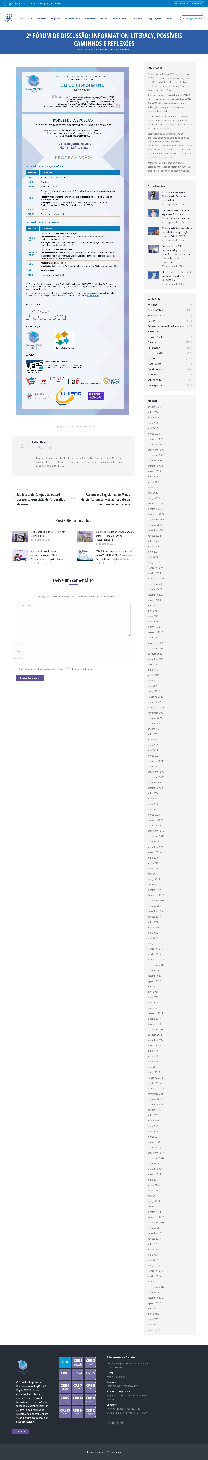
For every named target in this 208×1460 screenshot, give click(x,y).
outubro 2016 (155, 1034)
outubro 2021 (155, 718)
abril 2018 (153, 938)
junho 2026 (153, 417)
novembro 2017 (156, 965)
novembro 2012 (156, 1287)
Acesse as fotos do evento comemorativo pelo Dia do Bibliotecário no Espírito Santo (46, 555)
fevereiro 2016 (155, 1077)
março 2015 (154, 1136)
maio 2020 (153, 804)
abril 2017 (153, 1002)
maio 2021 (153, 745)
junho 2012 (153, 1313)
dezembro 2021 (156, 707)
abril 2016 (153, 1067)
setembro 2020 (156, 787)
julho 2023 (153, 605)
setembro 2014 (156, 1168)
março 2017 (154, 1007)
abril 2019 (153, 873)
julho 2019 (153, 857)
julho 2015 (153, 1115)
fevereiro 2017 (155, 1013)
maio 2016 (153, 1061)
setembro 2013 (156, 1233)
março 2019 (154, 879)
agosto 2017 (154, 981)
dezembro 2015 (156, 1088)
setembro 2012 (156, 1297)
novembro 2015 (156, 1093)
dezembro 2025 (156, 449)
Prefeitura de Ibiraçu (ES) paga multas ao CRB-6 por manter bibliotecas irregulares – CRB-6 (169, 78)
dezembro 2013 (156, 1217)
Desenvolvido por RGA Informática (104, 1451)
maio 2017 (153, 997)
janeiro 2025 (154, 508)
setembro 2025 (156, 465)
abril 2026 (153, 428)
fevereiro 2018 (155, 948)
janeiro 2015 (154, 1147)
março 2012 (154, 1329)
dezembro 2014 (156, 1152)
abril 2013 (153, 1260)
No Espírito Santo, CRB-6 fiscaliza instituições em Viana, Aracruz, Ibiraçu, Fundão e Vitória (168, 86)
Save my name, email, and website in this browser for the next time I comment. (57, 669)
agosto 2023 (154, 600)
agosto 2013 (154, 1238)
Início (80, 49)
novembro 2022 (156, 648)
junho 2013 (153, 1249)
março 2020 (154, 814)
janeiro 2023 (154, 637)
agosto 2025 (154, 471)
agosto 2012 (154, 1303)
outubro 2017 (155, 970)
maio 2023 (153, 616)
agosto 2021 (154, 728)
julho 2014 (153, 1179)
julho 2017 (153, 986)
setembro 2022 (156, 659)
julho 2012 (153, 1308)
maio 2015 (153, 1126)
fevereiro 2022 (155, 696)
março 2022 (154, 691)
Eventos (89, 49)
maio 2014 (153, 1190)
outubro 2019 (155, 841)
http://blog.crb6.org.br (42, 447)
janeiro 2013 (154, 1276)
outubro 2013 (155, 1228)
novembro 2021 (156, 712)
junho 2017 (153, 991)
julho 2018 (153, 922)
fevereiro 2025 (155, 503)
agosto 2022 (154, 664)
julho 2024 (153, 541)
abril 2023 (153, 621)
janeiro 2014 (154, 1211)
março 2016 (154, 1072)
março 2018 (154, 943)
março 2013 (154, 1265)
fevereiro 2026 (155, 439)
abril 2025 (153, 492)
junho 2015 (153, 1120)
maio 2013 (153, 1254)
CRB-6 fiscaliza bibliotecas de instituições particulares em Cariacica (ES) (177, 275)
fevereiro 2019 (155, 884)
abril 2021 (153, 750)
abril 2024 (153, 557)
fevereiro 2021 (155, 761)
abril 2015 (153, 1131)
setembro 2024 (156, 530)
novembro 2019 (156, 836)
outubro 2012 (155, 1292)
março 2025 (154, 498)
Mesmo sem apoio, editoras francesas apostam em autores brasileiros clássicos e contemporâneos (169, 166)
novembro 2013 (156, 1222)
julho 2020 (153, 793)
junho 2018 (153, 927)
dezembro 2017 (156, 959)
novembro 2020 (156, 777)
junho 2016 (153, 1056)
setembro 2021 (156, 723)
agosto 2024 (154, 535)
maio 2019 (153, 868)
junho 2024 (153, 546)
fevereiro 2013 (155, 1270)
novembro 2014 (156, 1158)
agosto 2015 (154, 1109)
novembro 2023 (156, 584)
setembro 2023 (156, 594)
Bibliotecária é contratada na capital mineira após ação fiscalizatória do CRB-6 (177, 232)
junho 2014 (153, 1185)
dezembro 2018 (156, 895)
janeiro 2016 (154, 1083)
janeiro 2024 (154, 573)
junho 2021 (153, 739)
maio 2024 (153, 551)
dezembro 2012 (156, 1281)
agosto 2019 (154, 852)
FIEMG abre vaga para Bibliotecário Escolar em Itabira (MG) (174, 196)
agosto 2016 (154, 1045)
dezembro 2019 (156, 830)
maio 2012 (153, 1319)
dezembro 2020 (156, 771)
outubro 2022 (155, 653)
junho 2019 (153, 863)
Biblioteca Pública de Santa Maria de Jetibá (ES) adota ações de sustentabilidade (114, 535)
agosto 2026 (154, 406)
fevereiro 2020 (155, 820)
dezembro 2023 (156, 578)
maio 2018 (153, 932)
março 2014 (154, 1201)
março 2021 (154, 755)
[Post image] (20, 536)
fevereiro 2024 (155, 567)
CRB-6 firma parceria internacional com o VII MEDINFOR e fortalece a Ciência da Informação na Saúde (113, 555)
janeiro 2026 (154, 444)
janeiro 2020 (154, 825)
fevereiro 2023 (155, 632)
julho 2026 (153, 412)
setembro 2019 (156, 846)
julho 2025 (153, 476)
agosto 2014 (154, 1174)
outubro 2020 (155, 782)
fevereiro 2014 (155, 1206)
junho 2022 (153, 675)
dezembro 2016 (156, 1024)
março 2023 (154, 626)
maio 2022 (153, 680)
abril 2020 (153, 809)
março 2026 (154, 433)
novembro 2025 (156, 455)
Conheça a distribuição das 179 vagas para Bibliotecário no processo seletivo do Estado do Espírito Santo (170, 153)
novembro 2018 (156, 900)
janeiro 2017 (154, 1018)
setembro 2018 (156, 911)
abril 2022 (153, 685)
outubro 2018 (155, 906)
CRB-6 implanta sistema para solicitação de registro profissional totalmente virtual (166, 107)
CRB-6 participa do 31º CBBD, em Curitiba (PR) (47, 533)
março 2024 (154, 562)
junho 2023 (153, 610)
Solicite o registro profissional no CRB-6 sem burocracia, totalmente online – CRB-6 (170, 99)
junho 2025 (153, 482)
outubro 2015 (155, 1099)
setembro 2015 (156, 1104)
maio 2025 (153, 487)
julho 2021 (153, 734)
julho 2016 (153, 1050)
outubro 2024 (155, 524)
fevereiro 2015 (155, 1142)
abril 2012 (153, 1324)
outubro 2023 (155, 589)
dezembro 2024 (156, 514)
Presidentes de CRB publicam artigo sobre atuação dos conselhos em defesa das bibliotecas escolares (176, 254)
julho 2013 (153, 1244)
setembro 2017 (156, 975)
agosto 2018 (154, 916)
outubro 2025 (155, 460)
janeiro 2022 (154, 702)
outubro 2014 (155, 1163)
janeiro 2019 (154, 889)
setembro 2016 (156, 1040)
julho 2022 (153, 669)
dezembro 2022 (156, 643)
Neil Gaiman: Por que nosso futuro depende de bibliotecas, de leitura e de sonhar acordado (170, 124)
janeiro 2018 (154, 954)
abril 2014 (153, 1195)
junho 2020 (153, 798)
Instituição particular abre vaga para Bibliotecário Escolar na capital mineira (175, 214)
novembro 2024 (156, 519)
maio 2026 (153, 423)
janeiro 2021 (154, 766)
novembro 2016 (156, 1029)
